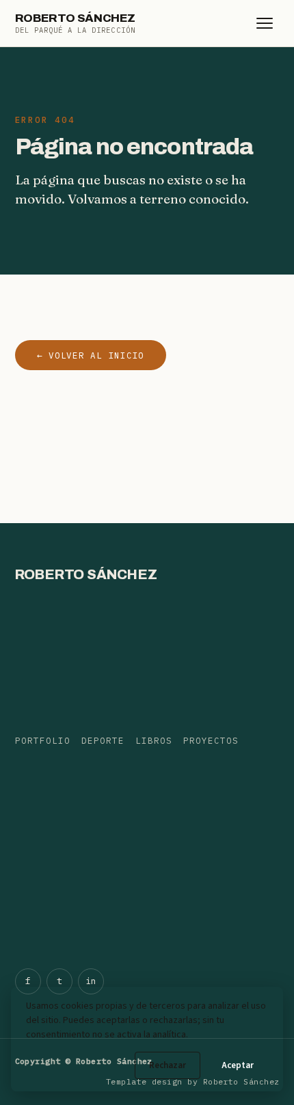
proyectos (211, 740)
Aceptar (238, 1065)
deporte (102, 740)
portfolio (42, 740)
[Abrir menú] (265, 23)
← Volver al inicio (91, 355)
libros (153, 740)
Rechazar (167, 1065)
